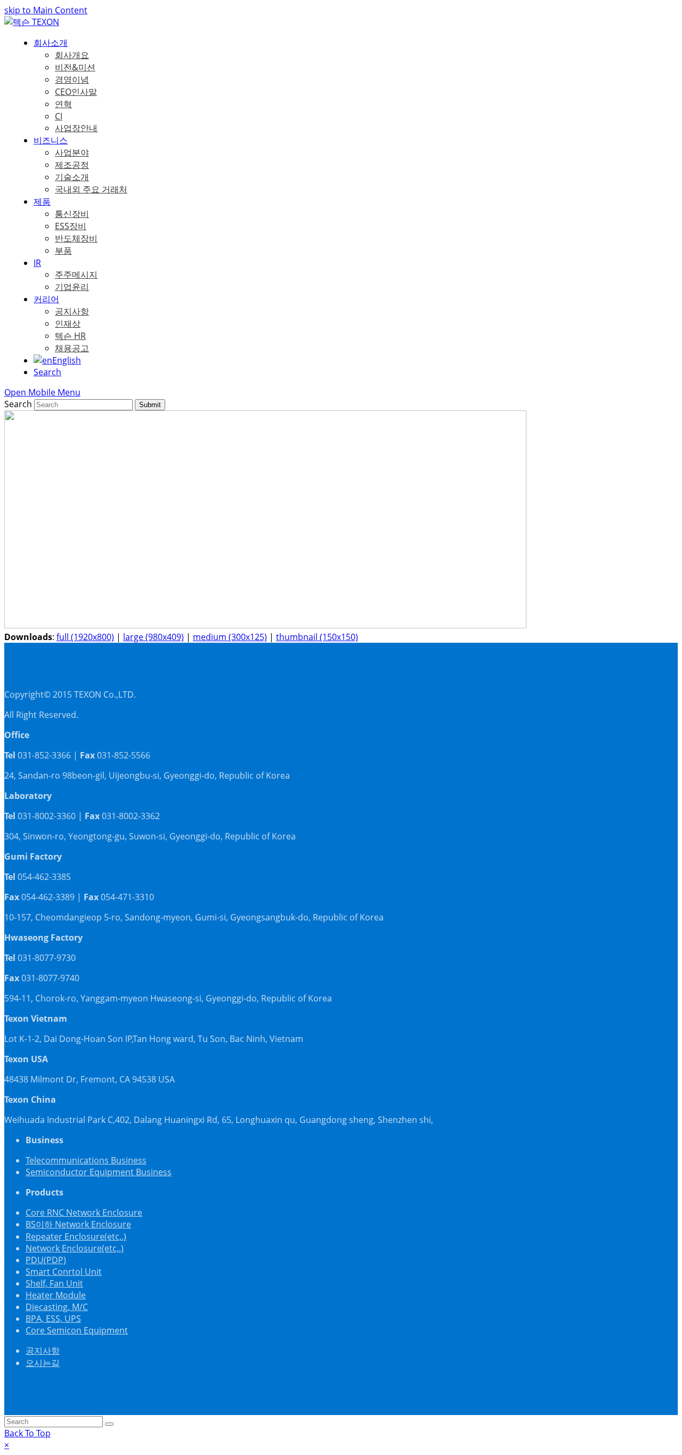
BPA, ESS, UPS (53, 1318)
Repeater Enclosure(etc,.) (76, 1236)
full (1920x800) (85, 637)
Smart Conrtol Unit (64, 1272)
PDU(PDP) (46, 1260)
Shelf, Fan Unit (54, 1283)
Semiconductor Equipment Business (99, 1172)
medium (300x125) (230, 637)
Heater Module (56, 1295)
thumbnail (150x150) (317, 637)
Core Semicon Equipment (77, 1330)
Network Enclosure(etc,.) (75, 1248)
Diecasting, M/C (57, 1307)
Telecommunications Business (86, 1160)
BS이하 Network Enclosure (78, 1224)
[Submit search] (109, 1424)
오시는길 (43, 1363)
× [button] (6, 1445)
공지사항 (43, 1350)
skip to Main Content (45, 10)
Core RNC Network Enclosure (84, 1212)
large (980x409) (153, 637)
